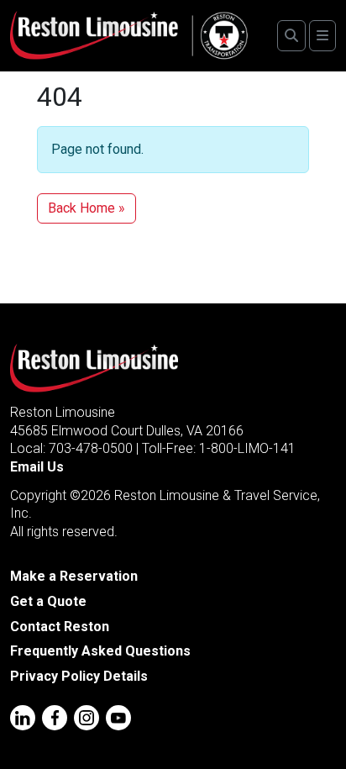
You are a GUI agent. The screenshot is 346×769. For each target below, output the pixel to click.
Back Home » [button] (86, 208)
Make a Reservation (74, 576)
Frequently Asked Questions (100, 651)
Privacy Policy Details (79, 676)
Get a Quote (48, 601)
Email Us (37, 467)
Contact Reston (59, 627)
